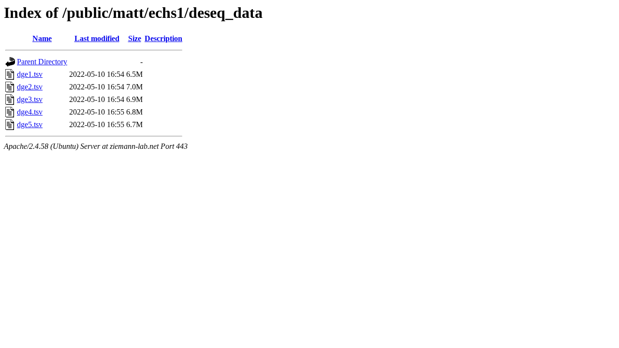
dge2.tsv (30, 87)
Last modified (96, 38)
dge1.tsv (30, 74)
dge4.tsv (30, 112)
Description (163, 38)
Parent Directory (42, 62)
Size (134, 38)
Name (42, 38)
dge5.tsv (30, 124)
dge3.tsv (30, 99)
